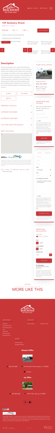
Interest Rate (39, 252)
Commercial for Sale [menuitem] (7, 325)
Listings (7, 169)
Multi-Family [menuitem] (5, 331)
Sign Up (36, 8)
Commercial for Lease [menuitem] (7, 327)
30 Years (40, 236)
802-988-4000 (16, 394)
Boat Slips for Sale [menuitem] (6, 335)
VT (11, 169)
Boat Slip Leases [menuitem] (6, 333)
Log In (30, 8)
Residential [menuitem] (5, 323)
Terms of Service (44, 219)
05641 (27, 169)
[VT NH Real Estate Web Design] (48, 428)
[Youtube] (30, 402)
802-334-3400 (44, 8)
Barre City (22, 169)
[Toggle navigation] (51, 8)
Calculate (44, 260)
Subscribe (44, 138)
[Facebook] (25, 402)
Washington (16, 169)
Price (37, 240)
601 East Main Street (36, 366)
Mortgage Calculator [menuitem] (19, 344)
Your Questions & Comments (42, 178)
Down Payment (40, 246)
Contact (28, 372)
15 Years (46, 236)
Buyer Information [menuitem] (19, 342)
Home (2, 169)
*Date (37, 167)
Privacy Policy (38, 219)
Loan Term (39, 234)
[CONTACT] (43, 30)
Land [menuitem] (4, 329)
